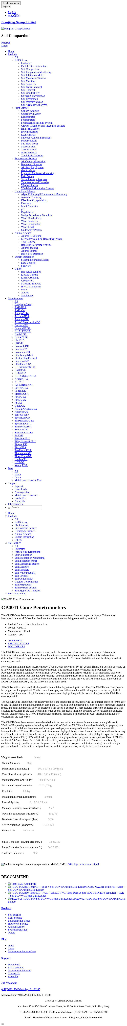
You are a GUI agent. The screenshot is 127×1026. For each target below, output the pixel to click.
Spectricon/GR (22, 417)
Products (12, 54)
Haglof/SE (20, 370)
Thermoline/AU (23, 453)
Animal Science (23, 233)
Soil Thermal (28, 90)
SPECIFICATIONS (18, 643)
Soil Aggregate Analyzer (34, 104)
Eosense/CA (21, 349)
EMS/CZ (19, 340)
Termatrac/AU (22, 438)
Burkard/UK (21, 325)
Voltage (25, 292)
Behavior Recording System (36, 244)
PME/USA (20, 396)
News (18, 474)
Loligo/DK (20, 390)
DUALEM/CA (23, 331)
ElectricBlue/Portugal (26, 358)
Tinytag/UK (21, 444)
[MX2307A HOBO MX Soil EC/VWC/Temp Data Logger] (40, 898)
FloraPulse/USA (23, 364)
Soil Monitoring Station (33, 78)
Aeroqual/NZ (22, 319)
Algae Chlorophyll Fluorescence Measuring (44, 194)
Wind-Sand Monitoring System (37, 188)
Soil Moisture (28, 81)
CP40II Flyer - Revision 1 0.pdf (82, 864)
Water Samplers (29, 221)
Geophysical (27, 280)
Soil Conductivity (30, 93)
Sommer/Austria (23, 426)
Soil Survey (27, 295)
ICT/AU (19, 381)
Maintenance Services (26, 495)
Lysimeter (26, 63)
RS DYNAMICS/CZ (26, 408)
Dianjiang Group (23, 304)
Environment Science (26, 158)
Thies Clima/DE (23, 456)
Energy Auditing (30, 277)
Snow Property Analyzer (34, 179)
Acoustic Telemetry (31, 197)
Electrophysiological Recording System (41, 238)
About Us (20, 501)
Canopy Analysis (30, 110)
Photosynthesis (29, 140)
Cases (18, 477)
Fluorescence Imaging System (36, 122)
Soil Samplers (28, 84)
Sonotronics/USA (24, 432)
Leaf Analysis (28, 134)
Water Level (27, 227)
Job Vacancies (15, 504)
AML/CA (20, 310)
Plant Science (22, 107)
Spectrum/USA (23, 423)
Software (26, 265)
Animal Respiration (31, 235)
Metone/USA (22, 393)
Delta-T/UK (21, 337)
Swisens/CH (21, 429)
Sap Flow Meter (29, 143)
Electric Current (29, 274)
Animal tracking (29, 247)
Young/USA (21, 465)
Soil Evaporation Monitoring (36, 72)
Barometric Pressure (31, 164)
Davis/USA (21, 334)
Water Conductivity (31, 218)
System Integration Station (35, 259)
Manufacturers (15, 298)
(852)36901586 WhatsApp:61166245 (20, 989)
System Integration (24, 256)
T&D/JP (19, 435)
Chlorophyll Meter (31, 113)
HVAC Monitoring (31, 286)
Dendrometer (28, 116)
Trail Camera (28, 241)
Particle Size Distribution (34, 66)
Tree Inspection (29, 149)
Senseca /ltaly (22, 414)
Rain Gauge (27, 176)
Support (12, 483)
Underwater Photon (31, 230)
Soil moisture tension (32, 101)
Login (4, 45)
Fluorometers (28, 119)
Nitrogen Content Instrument (36, 137)
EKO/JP (19, 343)
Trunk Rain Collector (32, 155)
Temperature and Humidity (35, 182)
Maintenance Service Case (28, 480)
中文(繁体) (14, 15)
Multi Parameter (29, 206)
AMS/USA (20, 307)
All (16, 57)
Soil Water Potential (31, 87)
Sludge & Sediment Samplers (36, 215)
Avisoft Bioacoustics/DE (27, 322)
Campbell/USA (23, 328)
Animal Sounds (29, 250)
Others (18, 268)
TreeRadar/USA (23, 450)
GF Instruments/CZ (25, 367)
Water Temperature (31, 224)
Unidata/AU (21, 459)
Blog (10, 468)
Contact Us (20, 498)
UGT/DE (19, 462)
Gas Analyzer (28, 170)
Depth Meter (27, 212)
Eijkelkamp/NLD (24, 355)
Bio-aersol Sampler (31, 271)
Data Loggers (28, 262)
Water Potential (29, 152)
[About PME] (16, 883)
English (6, 6)
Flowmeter (26, 203)
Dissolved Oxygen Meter (34, 200)
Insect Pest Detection (32, 253)
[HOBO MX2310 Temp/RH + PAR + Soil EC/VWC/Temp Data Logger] (47, 892)
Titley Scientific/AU (25, 441)
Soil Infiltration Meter (32, 75)
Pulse (24, 289)
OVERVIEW (15, 640)
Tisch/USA (20, 447)
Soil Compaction (30, 69)
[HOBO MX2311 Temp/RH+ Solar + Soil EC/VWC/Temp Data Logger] (47, 886)
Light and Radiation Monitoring (37, 173)
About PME (30, 883)
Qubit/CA (20, 405)
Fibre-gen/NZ (22, 361)
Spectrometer (28, 146)
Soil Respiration (29, 98)
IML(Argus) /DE (23, 384)
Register (5, 42)
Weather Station (29, 185)
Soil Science (21, 60)
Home (11, 51)
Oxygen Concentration (33, 95)
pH (22, 209)
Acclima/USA (22, 316)
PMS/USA (20, 399)
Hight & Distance (30, 128)
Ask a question (22, 492)
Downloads (21, 489)
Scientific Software (31, 283)
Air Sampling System (32, 167)
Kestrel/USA (21, 378)
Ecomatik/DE (22, 346)
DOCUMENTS (16, 646)
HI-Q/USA (20, 373)
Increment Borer (29, 131)
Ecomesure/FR (22, 352)
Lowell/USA (21, 387)
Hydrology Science (25, 191)
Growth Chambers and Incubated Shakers (43, 125)
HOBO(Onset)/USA (25, 375)
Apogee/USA (22, 313)
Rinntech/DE (21, 411)
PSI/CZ (18, 402)
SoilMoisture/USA (24, 420)
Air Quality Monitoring (33, 161)
